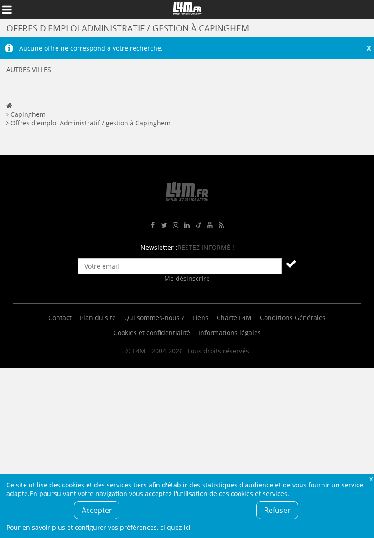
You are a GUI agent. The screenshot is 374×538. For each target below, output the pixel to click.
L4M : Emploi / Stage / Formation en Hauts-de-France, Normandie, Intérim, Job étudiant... (187, 9)
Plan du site (98, 317)
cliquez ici (175, 527)
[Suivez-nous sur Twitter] (164, 225)
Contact (60, 317)
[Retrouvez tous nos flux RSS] (221, 225)
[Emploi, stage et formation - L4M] (9, 105)
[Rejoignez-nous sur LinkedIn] (187, 225)
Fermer (371, 478)
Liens (200, 317)
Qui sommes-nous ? (154, 317)
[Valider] (291, 263)
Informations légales (229, 332)
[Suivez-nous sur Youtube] (210, 225)
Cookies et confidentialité (152, 332)
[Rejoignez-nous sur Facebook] (153, 225)
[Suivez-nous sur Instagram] (175, 225)
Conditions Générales (293, 317)
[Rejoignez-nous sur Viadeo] (198, 225)
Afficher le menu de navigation (7, 9)
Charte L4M (234, 317)
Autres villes (28, 69)
